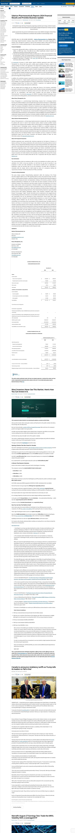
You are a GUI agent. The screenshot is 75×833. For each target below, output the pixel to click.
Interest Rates (2, 62)
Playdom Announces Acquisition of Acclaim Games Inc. (36, 601)
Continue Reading (17, 807)
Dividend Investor (3, 73)
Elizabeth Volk (2, 28)
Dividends (2, 58)
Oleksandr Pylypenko (4, 35)
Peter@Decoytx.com (16, 255)
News (32, 6)
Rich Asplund (2, 36)
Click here (35, 533)
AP (16, 671)
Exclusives (2, 14)
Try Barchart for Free (70, 3)
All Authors (2, 42)
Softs (1, 52)
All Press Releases (3, 82)
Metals (1, 50)
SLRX (59, 22)
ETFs (11, 6)
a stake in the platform (27, 508)
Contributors (2, 15)
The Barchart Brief (3, 69)
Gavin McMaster (3, 29)
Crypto (1, 57)
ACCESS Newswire (3, 83)
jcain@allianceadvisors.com (18, 237)
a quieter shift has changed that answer (31, 427)
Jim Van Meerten (3, 31)
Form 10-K (35, 58)
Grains (1, 48)
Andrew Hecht (2, 21)
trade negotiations (24, 741)
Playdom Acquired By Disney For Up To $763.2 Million (40, 603)
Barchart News (2, 12)
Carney (52, 739)
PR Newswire (2, 88)
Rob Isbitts (2, 39)
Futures (15, 6)
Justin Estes (2, 33)
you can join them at (24, 515)
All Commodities (3, 45)
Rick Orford (2, 38)
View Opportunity (15, 525)
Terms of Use (61, 52)
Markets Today (2, 11)
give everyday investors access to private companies (40, 447)
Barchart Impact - (15, 393)
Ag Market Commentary (4, 78)
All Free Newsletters (3, 68)
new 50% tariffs (25, 710)
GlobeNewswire (3, 86)
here (23, 381)
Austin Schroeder (3, 22)
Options (7, 6)
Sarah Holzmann (3, 40)
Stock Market (2, 64)
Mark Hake (2, 34)
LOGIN (63, 3)
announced (15, 62)
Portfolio (38, 3)
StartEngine (42, 488)
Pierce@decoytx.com (16, 247)
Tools (36, 6)
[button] (74, 6)
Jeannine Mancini (3, 30)
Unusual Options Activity (4, 72)
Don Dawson (2, 26)
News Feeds (2, 17)
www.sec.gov (14, 156)
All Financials (2, 55)
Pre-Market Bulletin (3, 74)
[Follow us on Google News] (27, 23)
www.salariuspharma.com (28, 136)
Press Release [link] (38, 20)
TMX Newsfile (2, 87)
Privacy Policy (67, 52)
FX (0, 60)
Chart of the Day (3, 16)
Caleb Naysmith (3, 24)
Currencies (21, 6)
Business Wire (2, 84)
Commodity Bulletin (3, 76)
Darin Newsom (2, 25)
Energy (1, 46)
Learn (40, 6)
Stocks (2, 6)
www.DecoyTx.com (50, 115)
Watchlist (34, 3)
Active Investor (2, 70)
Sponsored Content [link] (31, 393)
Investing (27, 6)
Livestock (2, 49)
